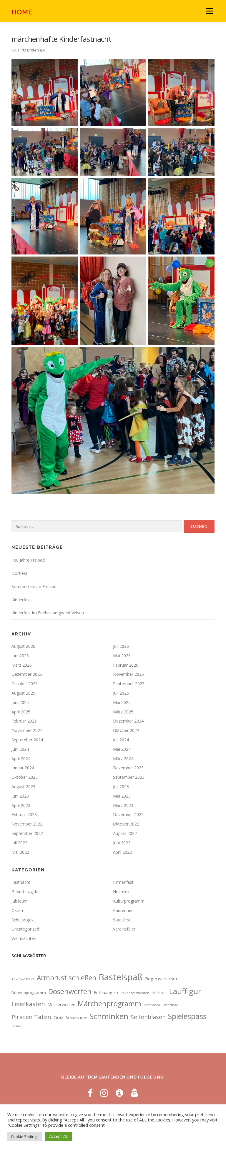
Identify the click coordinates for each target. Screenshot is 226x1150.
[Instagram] (104, 1093)
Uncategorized (25, 929)
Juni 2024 (20, 749)
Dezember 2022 (128, 814)
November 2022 (26, 824)
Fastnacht (20, 882)
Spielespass (187, 1016)
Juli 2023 (121, 786)
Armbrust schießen (66, 977)
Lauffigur (185, 991)
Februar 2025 (24, 721)
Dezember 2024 (128, 721)
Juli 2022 (19, 843)
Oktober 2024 (126, 730)
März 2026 (21, 665)
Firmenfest (123, 882)
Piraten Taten (31, 1017)
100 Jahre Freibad (28, 560)
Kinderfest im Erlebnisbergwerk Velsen (47, 612)
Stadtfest (121, 920)
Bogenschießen (162, 978)
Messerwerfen (61, 1004)
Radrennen (123, 910)
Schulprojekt (23, 920)
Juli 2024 (121, 740)
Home (22, 12)
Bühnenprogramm (28, 992)
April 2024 (20, 758)
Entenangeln (106, 992)
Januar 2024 (22, 767)
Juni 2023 (20, 796)
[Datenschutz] (135, 1093)
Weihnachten (23, 938)
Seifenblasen (148, 1017)
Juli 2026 (121, 646)
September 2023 (128, 777)
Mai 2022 (20, 852)
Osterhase (170, 1005)
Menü (209, 11)
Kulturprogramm (128, 901)
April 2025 (20, 712)
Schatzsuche (76, 1017)
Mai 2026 (122, 655)
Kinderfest (21, 600)
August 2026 (23, 646)
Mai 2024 (122, 749)
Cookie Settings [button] (25, 1136)
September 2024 (27, 740)
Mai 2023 (122, 796)
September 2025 (128, 683)
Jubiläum (19, 901)
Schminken (108, 1016)
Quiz (58, 1017)
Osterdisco (152, 1005)
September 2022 (27, 833)
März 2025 (123, 712)
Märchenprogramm (109, 1003)
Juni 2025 (20, 702)
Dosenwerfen (70, 991)
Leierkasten (28, 1004)
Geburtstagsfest (26, 891)
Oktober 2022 (126, 824)
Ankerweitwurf (22, 979)
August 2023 (23, 786)
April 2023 (20, 805)
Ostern (17, 910)
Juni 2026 (20, 655)
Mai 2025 (122, 702)
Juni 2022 (121, 843)
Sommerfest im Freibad (33, 586)
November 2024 (26, 730)
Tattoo (16, 1026)
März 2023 (123, 805)
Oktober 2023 (24, 777)
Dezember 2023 (128, 767)
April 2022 (122, 852)
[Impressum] (119, 1093)
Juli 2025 (121, 693)
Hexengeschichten (134, 993)
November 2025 (128, 674)
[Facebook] (90, 1093)
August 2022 (125, 833)
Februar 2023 (24, 814)
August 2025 (23, 693)
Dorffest (19, 573)
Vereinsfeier (124, 929)
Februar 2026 (125, 665)
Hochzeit (121, 891)
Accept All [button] (58, 1136)
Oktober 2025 (24, 683)
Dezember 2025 (26, 674)
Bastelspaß (121, 977)
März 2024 (123, 758)
